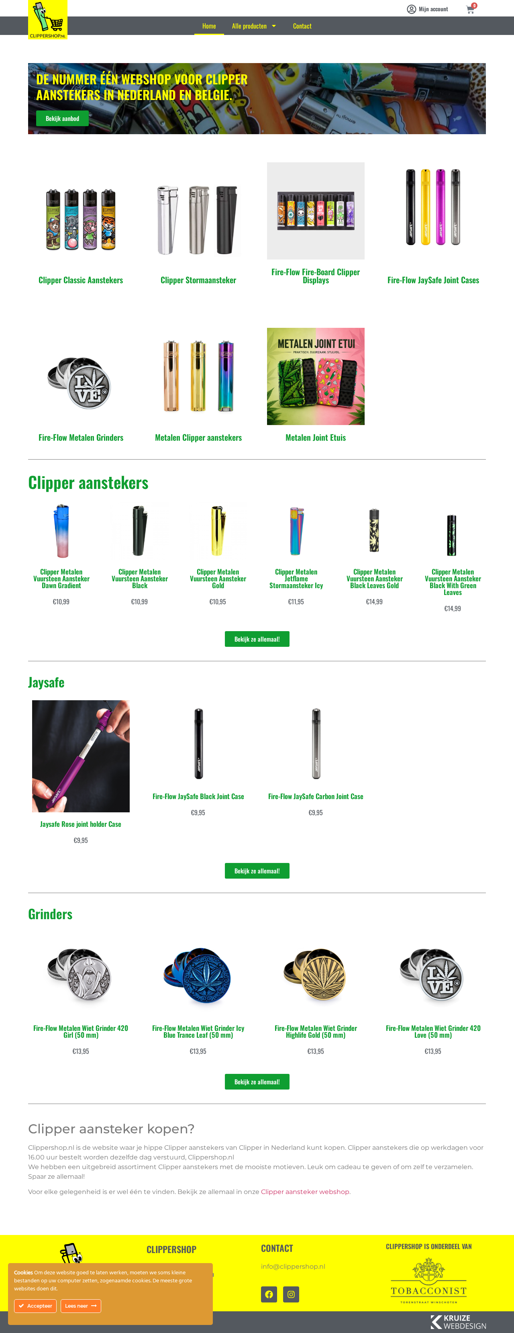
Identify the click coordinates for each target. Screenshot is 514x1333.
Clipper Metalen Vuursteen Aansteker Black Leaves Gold (375, 578)
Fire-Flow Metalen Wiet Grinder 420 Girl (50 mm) (80, 1031)
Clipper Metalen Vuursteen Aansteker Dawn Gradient (61, 578)
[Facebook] (269, 1294)
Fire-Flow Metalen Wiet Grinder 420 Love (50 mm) (433, 1031)
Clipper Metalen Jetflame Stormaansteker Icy (296, 578)
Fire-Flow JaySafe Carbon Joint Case (315, 796)
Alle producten (249, 26)
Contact (302, 26)
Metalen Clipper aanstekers (198, 437)
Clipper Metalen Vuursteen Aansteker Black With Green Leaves (453, 581)
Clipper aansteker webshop (305, 1192)
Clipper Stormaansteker (198, 280)
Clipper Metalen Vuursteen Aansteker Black (140, 578)
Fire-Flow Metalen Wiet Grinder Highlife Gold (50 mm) (316, 1031)
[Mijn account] (411, 9)
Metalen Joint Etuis (316, 437)
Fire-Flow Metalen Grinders (81, 437)
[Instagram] (291, 1294)
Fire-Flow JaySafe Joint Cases (433, 280)
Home (209, 26)
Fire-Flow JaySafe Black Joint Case (198, 796)
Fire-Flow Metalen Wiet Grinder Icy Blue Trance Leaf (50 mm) (198, 1031)
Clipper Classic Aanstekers (81, 280)
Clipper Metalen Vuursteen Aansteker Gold (218, 578)
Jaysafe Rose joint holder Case (80, 824)
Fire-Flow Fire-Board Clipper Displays (315, 276)
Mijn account (433, 8)
